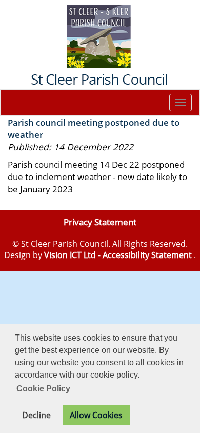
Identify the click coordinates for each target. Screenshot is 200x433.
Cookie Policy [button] (43, 388)
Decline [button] (36, 415)
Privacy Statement (100, 221)
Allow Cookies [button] (96, 415)
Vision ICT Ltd (70, 255)
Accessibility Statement (147, 255)
